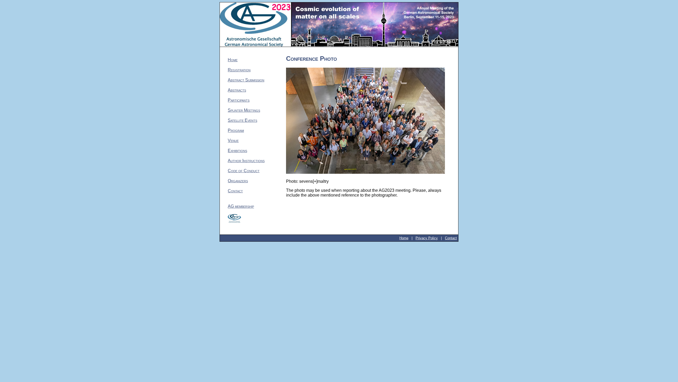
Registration (239, 70)
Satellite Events (242, 120)
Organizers (238, 181)
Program (236, 130)
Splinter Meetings (244, 110)
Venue (233, 140)
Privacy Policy (427, 238)
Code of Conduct (244, 170)
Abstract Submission (246, 80)
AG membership (241, 206)
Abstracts (237, 90)
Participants (238, 100)
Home (233, 60)
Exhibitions (237, 150)
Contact (235, 191)
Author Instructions (246, 160)
